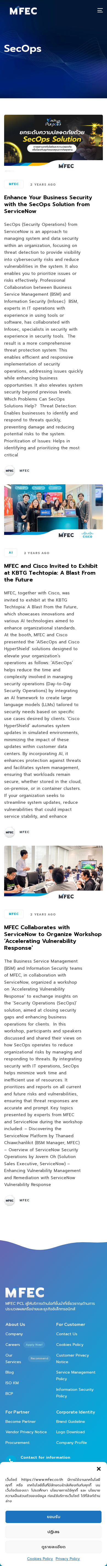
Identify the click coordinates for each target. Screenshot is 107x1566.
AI (11, 552)
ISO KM (12, 1383)
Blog (9, 1372)
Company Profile (71, 1443)
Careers (24, 1345)
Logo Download (70, 1432)
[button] (99, 1469)
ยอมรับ (53, 1517)
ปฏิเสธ (53, 1532)
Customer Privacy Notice (72, 1358)
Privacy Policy (68, 1558)
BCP (9, 1394)
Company (14, 1334)
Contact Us (66, 1334)
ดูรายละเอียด (53, 1547)
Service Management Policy (75, 1375)
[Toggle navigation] (86, 10)
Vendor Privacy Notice (26, 1432)
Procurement (17, 1443)
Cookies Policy (40, 1558)
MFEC (14, 184)
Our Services (26, 1358)
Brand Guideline (70, 1421)
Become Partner (20, 1421)
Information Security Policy (75, 1393)
